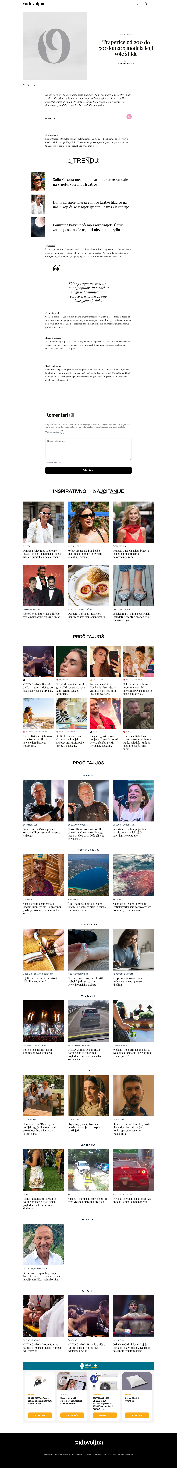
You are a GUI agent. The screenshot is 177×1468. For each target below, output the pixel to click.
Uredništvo (77, 1455)
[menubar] (145, 3)
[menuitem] (145, 3)
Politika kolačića (125, 1455)
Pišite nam (48, 1455)
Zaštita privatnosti (93, 1455)
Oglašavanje (110, 1455)
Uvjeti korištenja (62, 1455)
